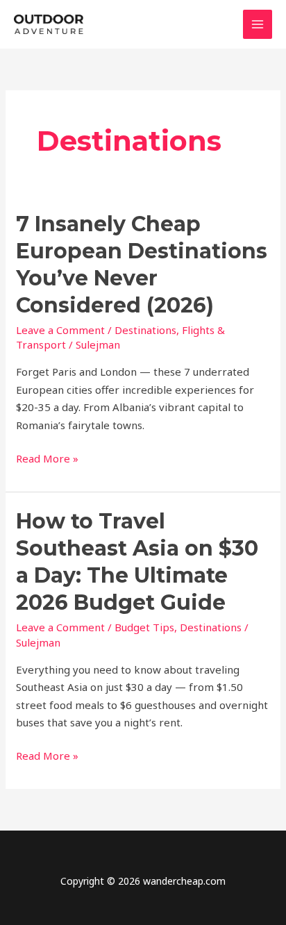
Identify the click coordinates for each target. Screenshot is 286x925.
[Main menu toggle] (258, 25)
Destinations (145, 330)
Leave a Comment (60, 330)
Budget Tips (144, 627)
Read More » (47, 459)
